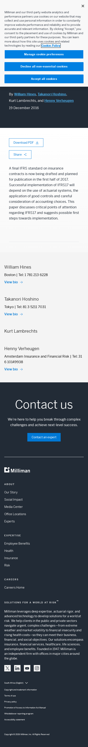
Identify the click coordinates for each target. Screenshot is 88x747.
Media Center (13, 507)
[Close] (83, 6)
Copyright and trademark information (20, 690)
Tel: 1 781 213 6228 (33, 275)
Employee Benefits (17, 543)
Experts (9, 521)
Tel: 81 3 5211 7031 (31, 307)
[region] (44, 43)
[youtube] (27, 668)
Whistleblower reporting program (18, 713)
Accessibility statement (14, 719)
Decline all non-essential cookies (44, 66)
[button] (7, 668)
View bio (11, 282)
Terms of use (10, 695)
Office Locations (15, 514)
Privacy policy (10, 701)
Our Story (11, 492)
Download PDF (23, 143)
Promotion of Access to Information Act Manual (25, 707)
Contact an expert (44, 437)
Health (8, 551)
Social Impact (13, 499)
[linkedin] (17, 668)
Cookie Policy (50, 45)
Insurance (11, 558)
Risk (7, 565)
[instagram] (37, 668)
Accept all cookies (44, 79)
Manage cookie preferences (44, 54)
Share (17, 154)
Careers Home (14, 587)
